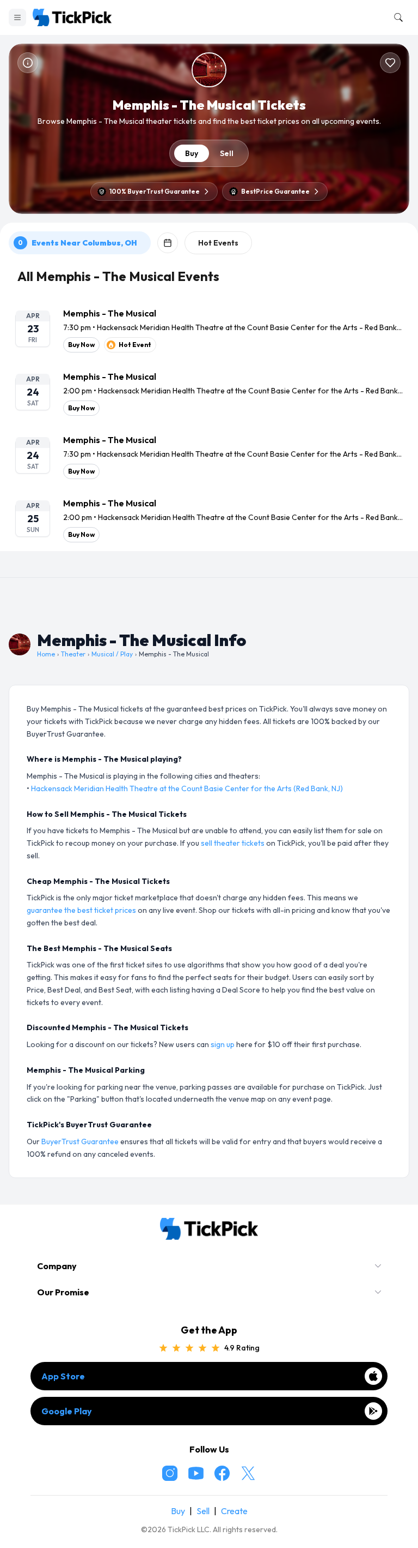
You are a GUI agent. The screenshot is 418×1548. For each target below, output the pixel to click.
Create (234, 1510)
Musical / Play (112, 654)
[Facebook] (222, 1473)
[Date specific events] (167, 242)
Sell (226, 153)
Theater (73, 654)
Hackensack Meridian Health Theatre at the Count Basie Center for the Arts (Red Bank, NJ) (187, 788)
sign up (223, 1044)
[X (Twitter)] (248, 1473)
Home (46, 654)
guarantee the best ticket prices (81, 910)
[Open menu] (17, 17)
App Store (63, 1376)
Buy (191, 153)
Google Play (66, 1411)
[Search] (396, 17)
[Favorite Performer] (390, 62)
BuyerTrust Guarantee (80, 1141)
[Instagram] (170, 1473)
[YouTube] (196, 1473)
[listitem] (209, 329)
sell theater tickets (233, 843)
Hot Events (218, 243)
